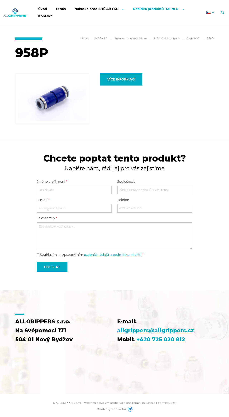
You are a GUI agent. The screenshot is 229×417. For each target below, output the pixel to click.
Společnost (126, 182)
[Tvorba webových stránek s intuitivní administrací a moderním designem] (129, 409)
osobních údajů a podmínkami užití (112, 255)
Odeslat (52, 267)
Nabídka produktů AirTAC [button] (97, 9)
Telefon (123, 200)
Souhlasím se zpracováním (91, 255)
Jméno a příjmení (52, 182)
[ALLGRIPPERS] (15, 12)
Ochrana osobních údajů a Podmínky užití (148, 402)
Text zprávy (47, 218)
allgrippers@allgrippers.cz (155, 330)
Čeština (210, 12)
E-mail (43, 200)
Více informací (121, 79)
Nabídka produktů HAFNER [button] (156, 9)
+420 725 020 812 (160, 339)
